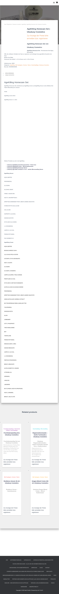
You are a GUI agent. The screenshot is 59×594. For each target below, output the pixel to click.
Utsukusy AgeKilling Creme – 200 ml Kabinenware (20, 166)
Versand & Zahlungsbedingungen (39, 583)
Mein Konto (49, 571)
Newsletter (6, 579)
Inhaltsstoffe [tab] (9, 75)
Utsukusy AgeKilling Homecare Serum (17, 167)
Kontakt (47, 567)
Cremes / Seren (27, 65)
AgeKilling (24, 24)
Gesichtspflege (35, 65)
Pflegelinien (9, 24)
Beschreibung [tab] (9, 73)
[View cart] (57, 2)
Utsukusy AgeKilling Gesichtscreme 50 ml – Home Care (21, 164)
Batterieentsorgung (15, 560)
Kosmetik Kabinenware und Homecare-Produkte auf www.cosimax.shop (25, 571)
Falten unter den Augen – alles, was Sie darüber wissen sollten (29, 563)
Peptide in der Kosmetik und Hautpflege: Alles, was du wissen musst (30, 579)
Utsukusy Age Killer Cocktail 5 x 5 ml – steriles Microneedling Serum (25, 169)
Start (5, 24)
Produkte (53, 579)
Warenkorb (24, 586)
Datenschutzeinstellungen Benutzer (43, 560)
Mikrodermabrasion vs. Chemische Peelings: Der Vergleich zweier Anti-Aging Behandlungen (27, 575)
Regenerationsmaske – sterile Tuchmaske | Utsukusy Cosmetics (40, 435)
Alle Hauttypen (18, 65)
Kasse (41, 567)
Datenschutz (27, 560)
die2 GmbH (40, 590)
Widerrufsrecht (33, 586)
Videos (52, 583)
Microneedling (44, 428)
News (55, 575)
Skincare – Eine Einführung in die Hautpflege (16, 583)
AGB (7, 560)
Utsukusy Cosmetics (17, 24)
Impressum (34, 567)
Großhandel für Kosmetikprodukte (19, 567)
